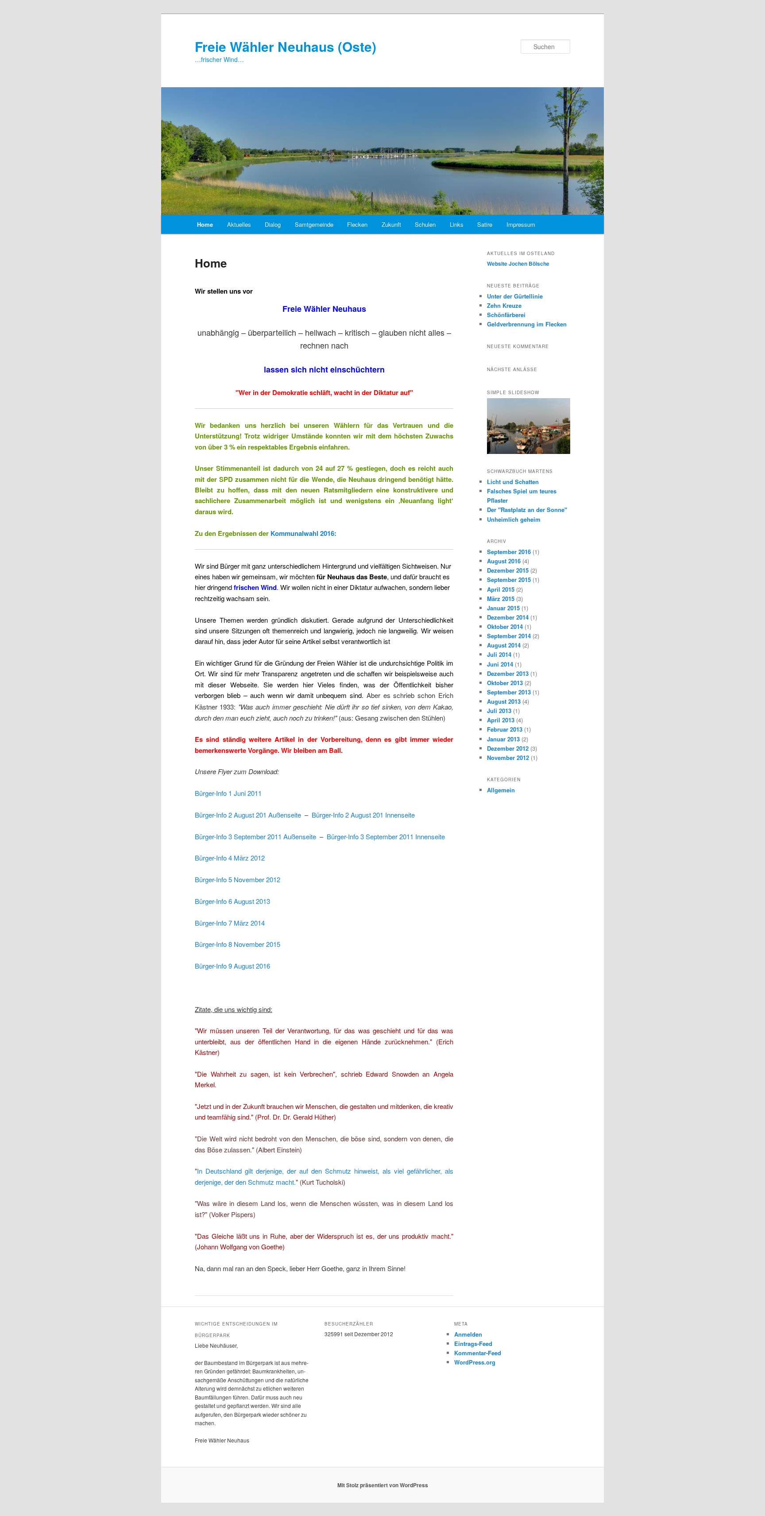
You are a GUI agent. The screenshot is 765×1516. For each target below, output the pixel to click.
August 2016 (504, 561)
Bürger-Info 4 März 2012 (230, 857)
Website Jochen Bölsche (518, 264)
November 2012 (508, 757)
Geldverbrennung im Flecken (527, 324)
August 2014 (504, 645)
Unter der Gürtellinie (515, 296)
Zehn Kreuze (504, 305)
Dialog (273, 224)
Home (205, 224)
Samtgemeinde (314, 224)
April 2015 (500, 589)
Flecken (357, 224)
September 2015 (509, 579)
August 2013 (504, 701)
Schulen (425, 224)
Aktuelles (239, 224)
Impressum (520, 224)
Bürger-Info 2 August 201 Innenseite (363, 814)
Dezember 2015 (508, 570)
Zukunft (391, 224)
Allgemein (501, 790)
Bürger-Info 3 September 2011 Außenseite (255, 836)
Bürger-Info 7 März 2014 (230, 922)
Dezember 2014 (508, 617)
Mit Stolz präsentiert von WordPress (382, 1485)
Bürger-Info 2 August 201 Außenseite (248, 814)
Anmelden (468, 1334)
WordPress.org (474, 1362)
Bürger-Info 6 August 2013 (232, 901)
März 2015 (500, 598)
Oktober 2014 (505, 626)
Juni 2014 (500, 664)
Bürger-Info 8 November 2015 (237, 944)
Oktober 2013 (505, 683)
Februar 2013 (504, 729)
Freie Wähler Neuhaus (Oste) (285, 46)
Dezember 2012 (508, 748)
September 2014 (509, 636)
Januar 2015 (503, 608)
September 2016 (509, 551)
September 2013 (509, 692)
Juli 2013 (499, 710)
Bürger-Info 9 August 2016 (232, 965)
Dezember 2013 (508, 673)
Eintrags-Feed (473, 1343)
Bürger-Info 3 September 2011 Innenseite (386, 836)
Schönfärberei (506, 314)
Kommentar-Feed (477, 1353)
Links (457, 224)
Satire (484, 224)
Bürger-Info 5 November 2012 (237, 879)
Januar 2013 (503, 739)
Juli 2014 (499, 654)
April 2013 (500, 720)
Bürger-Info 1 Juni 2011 (228, 793)
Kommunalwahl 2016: (303, 533)
